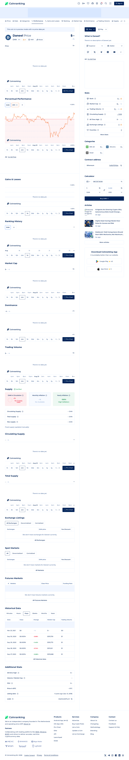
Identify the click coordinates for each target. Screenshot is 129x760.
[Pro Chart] (83, 3)
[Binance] (22, 742)
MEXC (37, 732)
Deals (56, 741)
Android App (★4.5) (61, 720)
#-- (19, 39)
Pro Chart (57, 727)
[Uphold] (36, 746)
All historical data (39, 659)
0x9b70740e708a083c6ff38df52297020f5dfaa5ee (114, 165)
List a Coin (76, 727)
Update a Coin (77, 730)
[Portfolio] (92, 3)
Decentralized (26, 523)
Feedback (112, 724)
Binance (43, 732)
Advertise (75, 720)
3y (47, 91)
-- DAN (119, 114)
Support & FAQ (114, 727)
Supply (116, 21)
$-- (118, 104)
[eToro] (22, 746)
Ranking (67, 21)
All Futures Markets (40, 600)
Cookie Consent (29, 755)
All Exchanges (12, 523)
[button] (94, 147)
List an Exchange (78, 734)
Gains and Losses (53, 21)
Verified (19, 389)
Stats (16, 21)
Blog (92, 734)
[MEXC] (9, 741)
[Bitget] (36, 741)
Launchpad (58, 737)
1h (7, 91)
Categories (26, 21)
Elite (55, 730)
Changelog (94, 724)
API (55, 734)
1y (42, 91)
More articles (104, 242)
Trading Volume (104, 21)
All (7, 553)
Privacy (39, 755)
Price (9, 21)
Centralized (39, 523)
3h (12, 91)
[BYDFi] (9, 746)
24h (22, 91)
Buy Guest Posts (78, 724)
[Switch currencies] (104, 190)
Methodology (95, 727)
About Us (27, 724)
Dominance (90, 21)
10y (56, 91)
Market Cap (78, 21)
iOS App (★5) (58, 724)
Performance (38, 21)
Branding (93, 730)
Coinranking (17, 3)
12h (17, 91)
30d (32, 91)
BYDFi (7, 734)
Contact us (113, 720)
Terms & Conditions (51, 755)
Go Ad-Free (12, 157)
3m (38, 91)
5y (52, 91)
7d (27, 91)
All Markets (40, 570)
